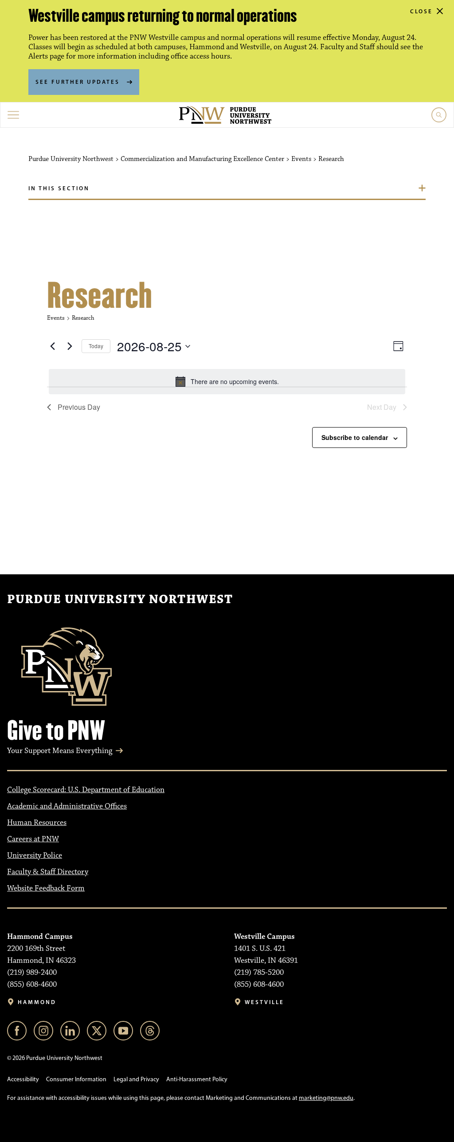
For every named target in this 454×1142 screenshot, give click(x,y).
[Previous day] (52, 346)
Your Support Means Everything (59, 751)
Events (56, 318)
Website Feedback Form (46, 888)
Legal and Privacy (136, 1079)
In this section (59, 188)
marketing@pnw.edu (326, 1098)
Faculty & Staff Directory (47, 872)
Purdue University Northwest (120, 599)
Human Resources (37, 823)
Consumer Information (76, 1079)
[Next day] (69, 346)
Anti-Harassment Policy (196, 1079)
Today (96, 345)
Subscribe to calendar (354, 437)
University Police (34, 855)
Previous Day (79, 407)
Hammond (37, 1002)
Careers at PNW (33, 839)
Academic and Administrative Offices (67, 806)
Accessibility (23, 1079)
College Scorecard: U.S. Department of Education (85, 790)
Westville (264, 1002)
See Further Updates (77, 81)
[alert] (227, 381)
